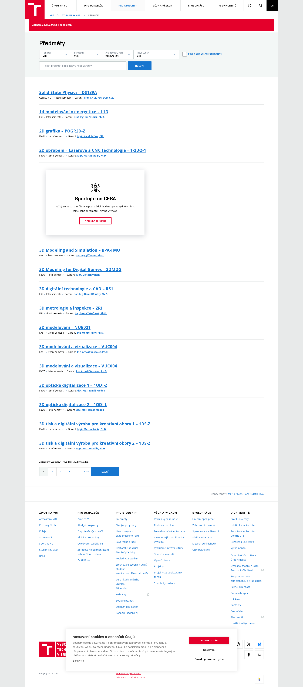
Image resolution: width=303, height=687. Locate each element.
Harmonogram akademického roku (127, 533)
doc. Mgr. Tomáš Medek (91, 390)
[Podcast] (248, 654)
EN (272, 5)
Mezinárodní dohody (204, 543)
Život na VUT (60, 5)
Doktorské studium (127, 548)
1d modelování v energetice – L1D (73, 111)
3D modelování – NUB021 (64, 327)
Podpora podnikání (127, 613)
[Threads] (238, 644)
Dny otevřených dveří (90, 531)
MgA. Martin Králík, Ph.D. (91, 155)
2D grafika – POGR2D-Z (62, 131)
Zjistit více (78, 660)
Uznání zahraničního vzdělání (127, 582)
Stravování (45, 537)
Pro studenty (128, 5)
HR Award (236, 599)
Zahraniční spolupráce (205, 525)
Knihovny (125, 595)
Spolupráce (196, 5)
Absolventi (241, 617)
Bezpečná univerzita (242, 541)
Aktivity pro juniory (88, 537)
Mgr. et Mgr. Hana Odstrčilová (246, 494)
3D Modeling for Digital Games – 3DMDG (80, 269)
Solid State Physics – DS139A (68, 92)
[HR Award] (259, 679)
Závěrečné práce (126, 541)
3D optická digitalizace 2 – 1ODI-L (73, 404)
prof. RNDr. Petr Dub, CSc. (99, 97)
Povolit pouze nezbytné (209, 659)
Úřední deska (238, 559)
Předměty (94, 15)
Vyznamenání (238, 548)
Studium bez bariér (127, 606)
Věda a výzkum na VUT (167, 519)
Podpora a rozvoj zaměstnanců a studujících (246, 578)
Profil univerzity (240, 519)
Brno (42, 555)
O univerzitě (227, 5)
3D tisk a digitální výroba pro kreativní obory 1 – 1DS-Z (94, 424)
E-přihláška (84, 560)
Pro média (237, 611)
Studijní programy (88, 525)
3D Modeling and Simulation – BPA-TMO (79, 250)
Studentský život (48, 549)
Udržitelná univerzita (243, 525)
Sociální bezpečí (125, 600)
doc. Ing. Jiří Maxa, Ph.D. (90, 255)
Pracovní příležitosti (246, 570)
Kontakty (236, 605)
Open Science (162, 560)
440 (86, 471)
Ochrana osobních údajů (245, 565)
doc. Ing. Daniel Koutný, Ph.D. (91, 294)
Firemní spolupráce (203, 519)
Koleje (42, 531)
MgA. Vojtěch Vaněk (88, 274)
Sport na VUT (47, 543)
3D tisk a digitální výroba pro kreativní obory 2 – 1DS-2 (94, 443)
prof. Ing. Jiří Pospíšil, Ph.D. (89, 117)
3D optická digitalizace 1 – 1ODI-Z (73, 385)
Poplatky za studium (127, 558)
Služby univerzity (202, 537)
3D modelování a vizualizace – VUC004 (78, 346)
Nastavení (209, 650)
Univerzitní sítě (201, 549)
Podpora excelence (165, 525)
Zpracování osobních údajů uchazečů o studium (93, 552)
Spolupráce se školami (205, 531)
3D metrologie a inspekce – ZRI (70, 308)
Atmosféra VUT (48, 519)
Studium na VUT (71, 15)
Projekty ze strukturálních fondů (169, 575)
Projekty (159, 566)
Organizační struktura (243, 555)
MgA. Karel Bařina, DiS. (90, 136)
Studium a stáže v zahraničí (132, 573)
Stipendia (121, 588)
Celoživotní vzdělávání (90, 543)
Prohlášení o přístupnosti (128, 673)
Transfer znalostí (164, 554)
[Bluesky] (259, 644)
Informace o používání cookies (131, 677)
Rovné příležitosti (241, 587)
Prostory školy (47, 525)
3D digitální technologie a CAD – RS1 (76, 288)
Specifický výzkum (164, 583)
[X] (248, 644)
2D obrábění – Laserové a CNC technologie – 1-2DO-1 (92, 150)
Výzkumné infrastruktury (168, 548)
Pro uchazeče (93, 5)
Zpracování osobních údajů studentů (131, 567)
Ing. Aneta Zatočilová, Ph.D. (91, 313)
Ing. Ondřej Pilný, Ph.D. (90, 332)
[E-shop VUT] (259, 654)
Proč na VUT (85, 519)
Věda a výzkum (163, 5)
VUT (52, 15)
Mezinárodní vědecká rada (169, 531)
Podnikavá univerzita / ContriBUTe (243, 533)
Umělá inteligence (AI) (243, 623)
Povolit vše (209, 640)
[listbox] (55, 54)
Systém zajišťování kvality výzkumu (169, 539)
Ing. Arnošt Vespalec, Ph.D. (92, 352)
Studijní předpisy (125, 552)
